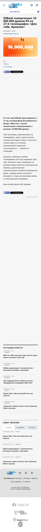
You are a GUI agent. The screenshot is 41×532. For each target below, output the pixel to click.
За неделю (20, 427)
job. (15, 12)
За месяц (32, 427)
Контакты (19, 478)
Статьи (6, 390)
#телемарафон (7, 67)
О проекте (26, 482)
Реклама (27, 478)
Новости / (16, 33)
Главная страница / (8, 33)
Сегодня (9, 427)
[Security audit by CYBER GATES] (20, 512)
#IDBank (6, 64)
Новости (7, 352)
